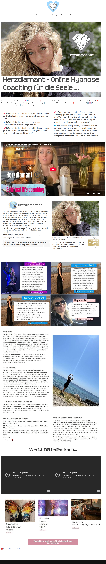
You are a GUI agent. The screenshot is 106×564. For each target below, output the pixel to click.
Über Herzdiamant (47, 15)
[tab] (21, 258)
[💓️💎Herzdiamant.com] (53, 6)
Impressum (25, 562)
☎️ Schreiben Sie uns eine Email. (10, 549)
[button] (38, 14)
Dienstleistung (47, 258)
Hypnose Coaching (61, 15)
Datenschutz (32, 562)
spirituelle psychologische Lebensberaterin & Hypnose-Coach (20, 258)
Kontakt (72, 15)
